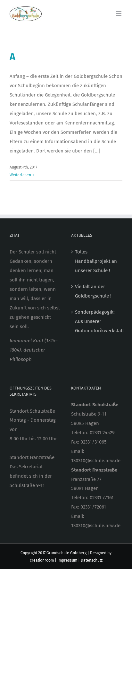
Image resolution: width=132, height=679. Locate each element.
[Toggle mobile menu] (119, 13)
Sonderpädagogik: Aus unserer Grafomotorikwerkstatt (97, 321)
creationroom (42, 560)
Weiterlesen (20, 175)
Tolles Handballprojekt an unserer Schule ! (96, 261)
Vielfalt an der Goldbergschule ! (93, 291)
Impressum (67, 560)
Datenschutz (92, 560)
